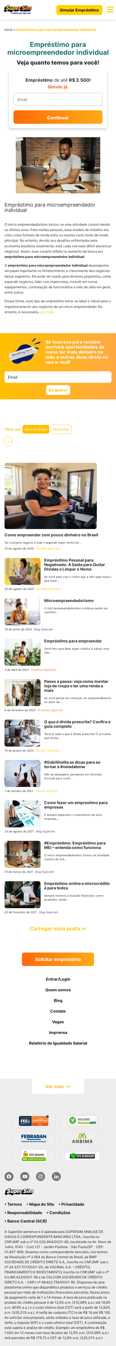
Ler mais (47, 312)
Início (9, 30)
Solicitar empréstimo (58, 959)
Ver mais (54, 1086)
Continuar (58, 117)
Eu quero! (58, 390)
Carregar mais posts (55, 928)
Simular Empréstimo (79, 10)
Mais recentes (36, 429)
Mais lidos (61, 429)
